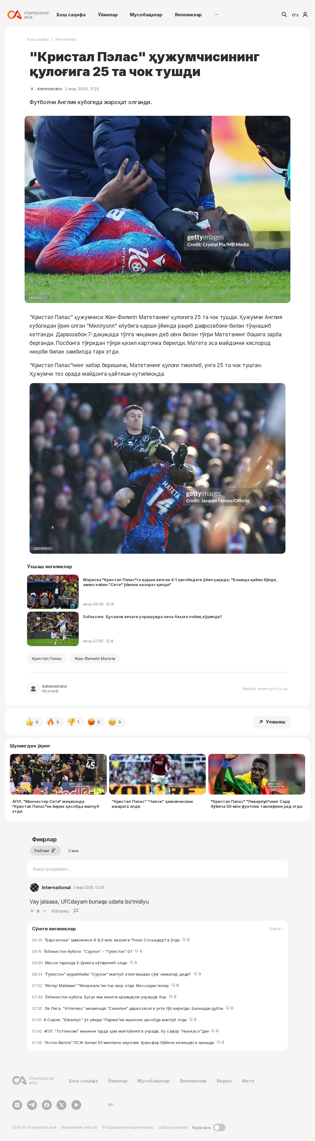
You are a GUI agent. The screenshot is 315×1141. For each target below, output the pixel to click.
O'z (295, 14)
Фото (248, 1081)
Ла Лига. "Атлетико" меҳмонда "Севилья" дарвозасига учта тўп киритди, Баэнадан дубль (132, 1008)
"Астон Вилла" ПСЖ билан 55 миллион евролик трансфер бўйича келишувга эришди (128, 1042)
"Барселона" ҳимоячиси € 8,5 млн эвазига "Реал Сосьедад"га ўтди (110, 939)
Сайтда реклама (172, 1127)
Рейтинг (42, 850)
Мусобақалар (146, 15)
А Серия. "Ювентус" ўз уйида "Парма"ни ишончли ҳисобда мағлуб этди (114, 1019)
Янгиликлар (188, 15)
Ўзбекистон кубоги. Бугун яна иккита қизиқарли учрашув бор (104, 996)
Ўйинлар (108, 15)
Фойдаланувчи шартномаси (127, 1127)
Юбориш (60, 910)
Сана (73, 850)
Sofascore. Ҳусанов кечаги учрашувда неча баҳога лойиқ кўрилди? (152, 616)
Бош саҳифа (71, 15)
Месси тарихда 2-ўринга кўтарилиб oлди (84, 962)
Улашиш (275, 722)
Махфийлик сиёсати (79, 1127)
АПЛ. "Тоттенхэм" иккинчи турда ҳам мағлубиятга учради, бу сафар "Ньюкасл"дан (125, 1031)
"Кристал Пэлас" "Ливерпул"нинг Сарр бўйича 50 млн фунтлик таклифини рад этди (256, 804)
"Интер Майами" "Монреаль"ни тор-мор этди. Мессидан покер (105, 985)
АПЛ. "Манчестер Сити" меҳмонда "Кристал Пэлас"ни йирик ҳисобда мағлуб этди (55, 806)
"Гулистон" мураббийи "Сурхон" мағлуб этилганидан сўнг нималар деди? (116, 974)
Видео (224, 1081)
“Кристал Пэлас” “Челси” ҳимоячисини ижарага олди (152, 804)
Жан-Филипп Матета (94, 658)
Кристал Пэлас (47, 658)
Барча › (276, 929)
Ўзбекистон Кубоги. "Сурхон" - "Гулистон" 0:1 (87, 951)
